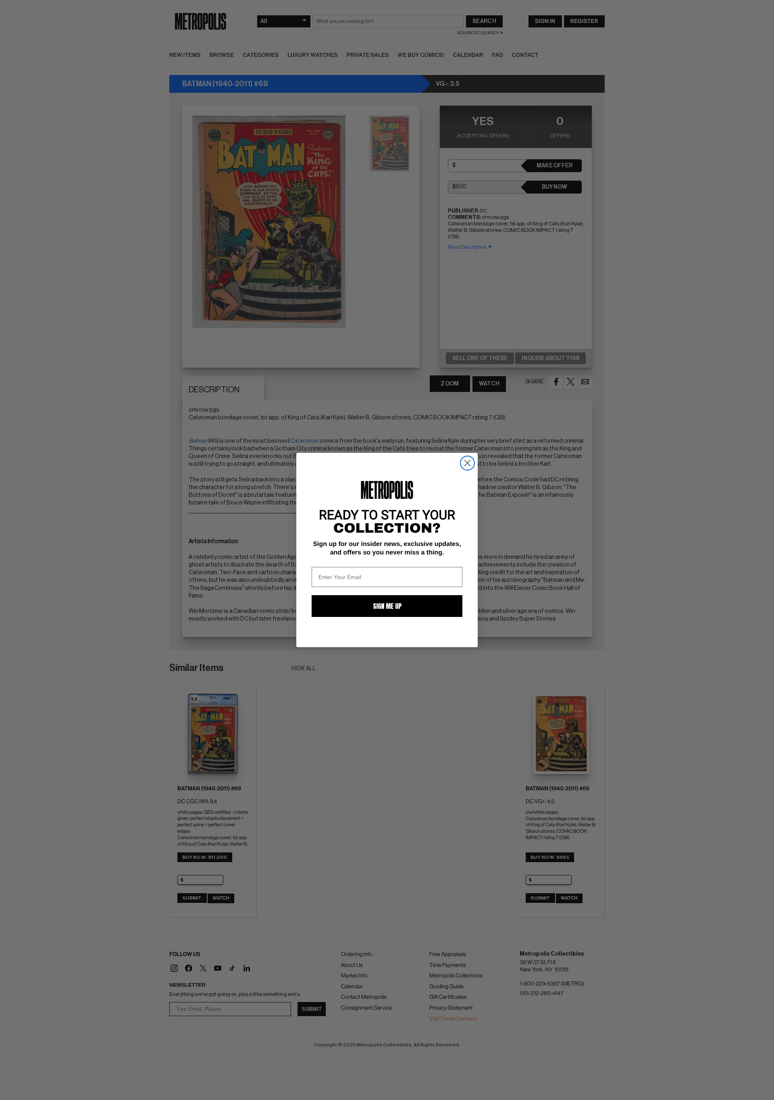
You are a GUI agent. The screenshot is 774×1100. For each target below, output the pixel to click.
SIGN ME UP (387, 606)
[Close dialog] (467, 463)
